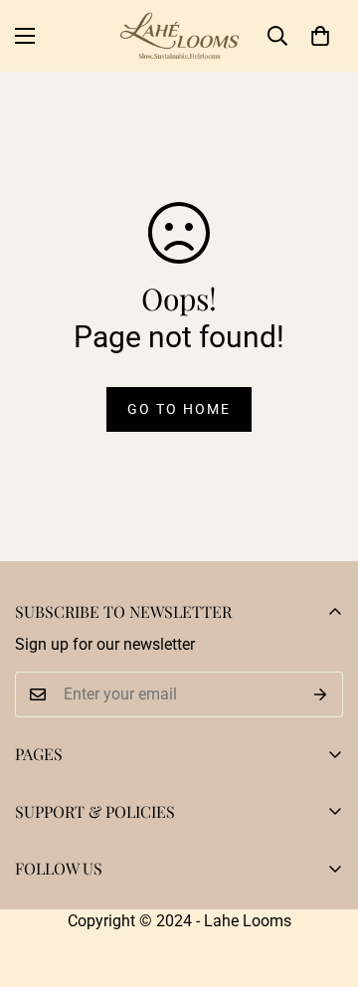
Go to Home (179, 409)
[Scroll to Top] (322, 881)
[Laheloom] (179, 36)
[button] (320, 36)
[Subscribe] (320, 694)
